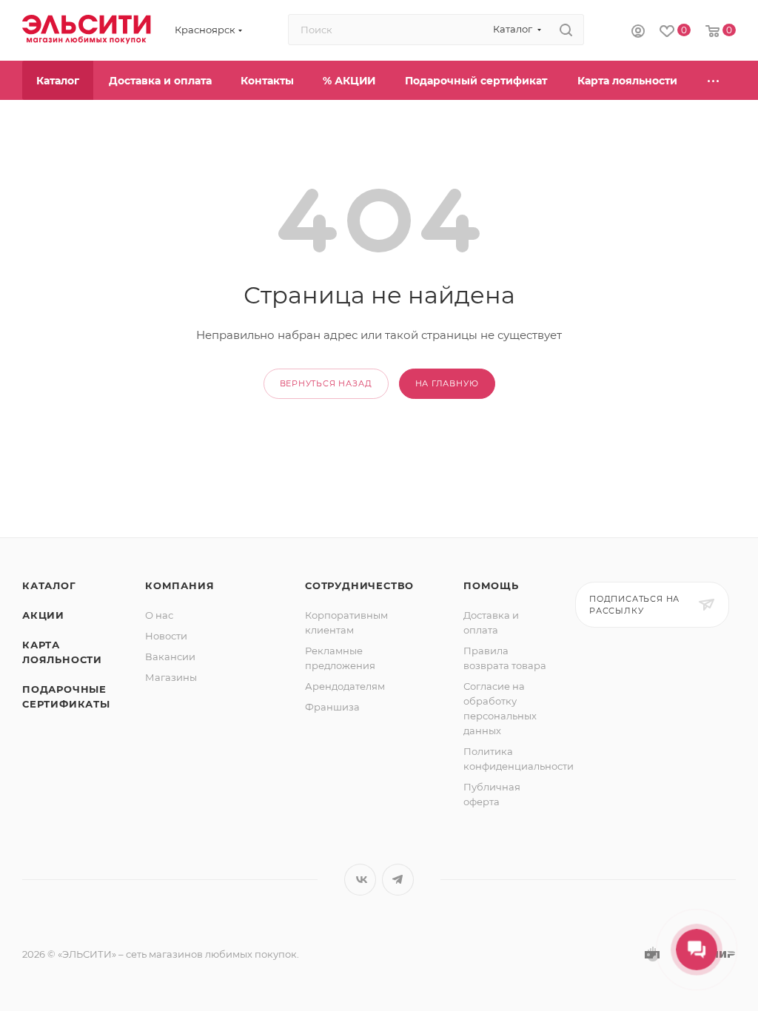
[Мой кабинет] (638, 30)
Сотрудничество (359, 585)
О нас (159, 615)
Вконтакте (360, 880)
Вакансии (170, 656)
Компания (179, 585)
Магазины (171, 677)
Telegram (398, 880)
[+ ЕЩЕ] (714, 80)
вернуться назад (326, 383)
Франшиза (332, 707)
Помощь (491, 585)
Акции (43, 615)
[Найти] (566, 29)
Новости (166, 636)
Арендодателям (345, 686)
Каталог (49, 585)
